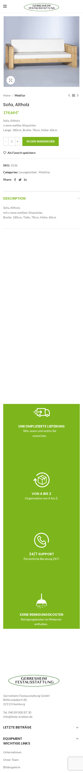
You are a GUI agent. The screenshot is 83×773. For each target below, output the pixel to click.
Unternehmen (12, 752)
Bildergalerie (11, 767)
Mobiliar (20, 95)
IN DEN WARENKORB (40, 141)
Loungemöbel (28, 172)
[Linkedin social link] (25, 179)
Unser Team (11, 759)
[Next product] (78, 95)
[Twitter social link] (20, 179)
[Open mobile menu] (5, 6)
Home (7, 95)
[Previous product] (69, 95)
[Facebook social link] (15, 179)
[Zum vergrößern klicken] (10, 80)
